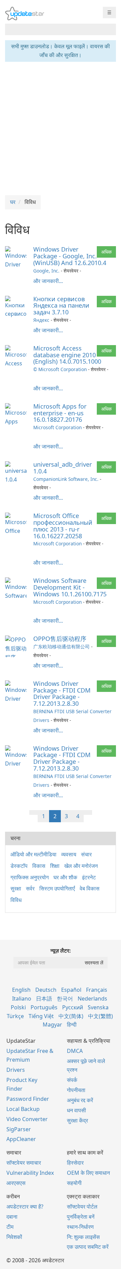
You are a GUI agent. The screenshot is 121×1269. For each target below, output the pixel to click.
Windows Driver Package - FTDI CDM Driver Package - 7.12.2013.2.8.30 (61, 693)
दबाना (11, 1216)
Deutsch (45, 989)
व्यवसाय (68, 854)
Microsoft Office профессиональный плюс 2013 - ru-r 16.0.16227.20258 (62, 526)
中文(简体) (70, 1016)
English (21, 989)
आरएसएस (16, 1183)
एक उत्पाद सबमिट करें (88, 1246)
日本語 (44, 998)
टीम (9, 1227)
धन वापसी (76, 1110)
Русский (72, 1007)
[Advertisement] (60, 127)
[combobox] (54, 29)
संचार (86, 854)
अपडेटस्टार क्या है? (24, 1206)
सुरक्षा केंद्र (77, 1120)
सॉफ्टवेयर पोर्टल (82, 1206)
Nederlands (92, 998)
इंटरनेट (89, 877)
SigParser (18, 1129)
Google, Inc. (46, 270)
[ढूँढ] (110, 29)
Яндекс (41, 320)
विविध (16, 900)
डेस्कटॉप (19, 866)
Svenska (98, 1007)
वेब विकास (89, 888)
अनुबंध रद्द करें (80, 1100)
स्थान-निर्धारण (80, 1227)
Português (44, 1007)
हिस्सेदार (75, 1162)
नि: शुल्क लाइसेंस (83, 1237)
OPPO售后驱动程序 (59, 638)
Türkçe (15, 1016)
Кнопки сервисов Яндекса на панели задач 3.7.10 (61, 305)
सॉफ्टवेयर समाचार (23, 1162)
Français (96, 989)
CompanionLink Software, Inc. (65, 479)
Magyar (52, 1024)
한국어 (65, 998)
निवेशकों (14, 1237)
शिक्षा (54, 866)
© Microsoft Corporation (60, 369)
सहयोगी (74, 1183)
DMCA (75, 1051)
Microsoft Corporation (57, 427)
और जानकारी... (48, 281)
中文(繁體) (100, 1016)
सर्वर (30, 888)
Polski (18, 1007)
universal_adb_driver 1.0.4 (62, 467)
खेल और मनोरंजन (81, 866)
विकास (38, 866)
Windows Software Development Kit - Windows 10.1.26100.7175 (70, 587)
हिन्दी (72, 1024)
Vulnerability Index (30, 1172)
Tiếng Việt (41, 1016)
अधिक (106, 252)
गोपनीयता (76, 1090)
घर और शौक (65, 877)
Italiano (21, 998)
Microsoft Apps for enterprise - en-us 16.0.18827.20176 (59, 413)
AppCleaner (21, 1139)
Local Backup (23, 1109)
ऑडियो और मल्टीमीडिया (33, 854)
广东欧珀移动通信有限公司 (61, 646)
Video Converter (27, 1119)
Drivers (15, 1069)
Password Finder (27, 1099)
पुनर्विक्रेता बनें (80, 1216)
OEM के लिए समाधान (88, 1172)
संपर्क (72, 1080)
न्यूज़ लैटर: (60, 950)
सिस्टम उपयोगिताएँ (57, 888)
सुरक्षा (15, 888)
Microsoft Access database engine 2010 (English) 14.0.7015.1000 (67, 355)
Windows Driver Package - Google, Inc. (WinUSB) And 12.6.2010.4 (69, 256)
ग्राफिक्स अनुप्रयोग (29, 877)
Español (71, 989)
